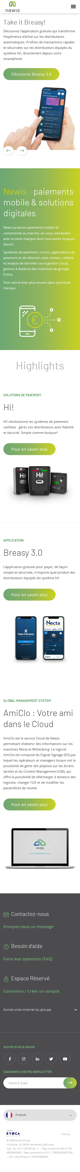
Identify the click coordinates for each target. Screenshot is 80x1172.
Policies (65, 1134)
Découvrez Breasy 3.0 (31, 74)
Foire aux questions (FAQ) (28, 958)
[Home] (12, 6)
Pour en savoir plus (29, 449)
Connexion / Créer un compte (31, 991)
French (20, 1115)
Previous (8, 150)
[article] (40, 84)
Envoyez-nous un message (28, 926)
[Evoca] (22, 1133)
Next (22, 150)
